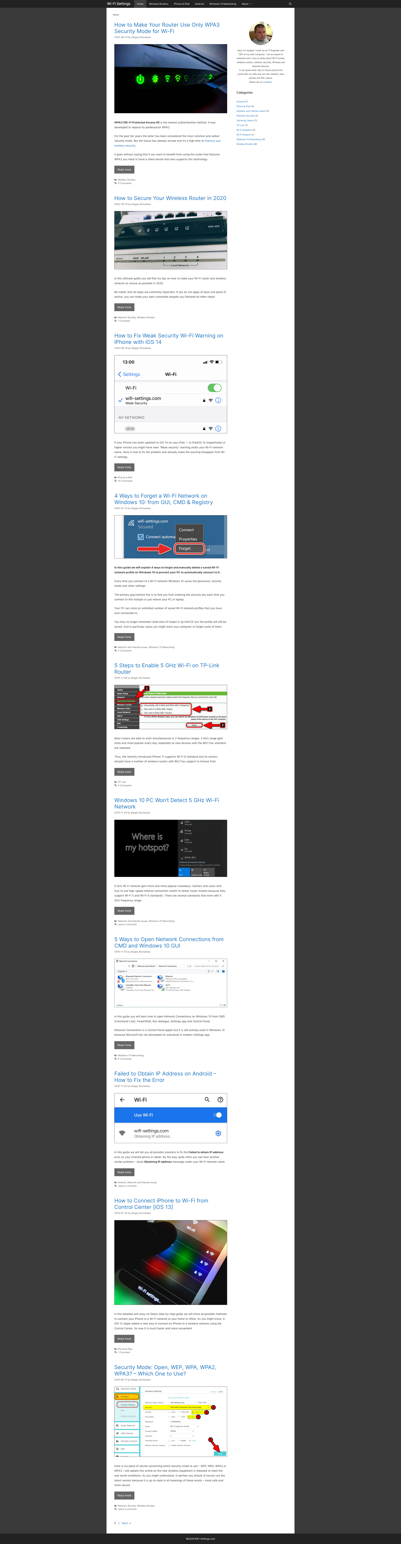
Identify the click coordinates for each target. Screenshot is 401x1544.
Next (126, 1523)
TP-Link (122, 782)
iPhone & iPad (181, 3)
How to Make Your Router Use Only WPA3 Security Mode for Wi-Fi (167, 27)
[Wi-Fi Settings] (120, 4)
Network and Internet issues (132, 647)
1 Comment (124, 320)
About (245, 3)
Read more (124, 169)
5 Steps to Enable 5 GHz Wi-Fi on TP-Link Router (166, 668)
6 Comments (125, 1058)
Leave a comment (127, 924)
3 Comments (125, 183)
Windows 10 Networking (222, 3)
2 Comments (125, 650)
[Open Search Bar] (290, 4)
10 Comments (125, 480)
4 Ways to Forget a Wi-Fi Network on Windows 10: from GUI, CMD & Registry (163, 498)
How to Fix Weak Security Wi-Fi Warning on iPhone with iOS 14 (168, 338)
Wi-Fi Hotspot (243, 134)
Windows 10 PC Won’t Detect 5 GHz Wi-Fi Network (166, 803)
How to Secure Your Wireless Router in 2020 (170, 198)
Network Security (127, 317)
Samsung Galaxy (245, 120)
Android (199, 3)
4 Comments (125, 785)
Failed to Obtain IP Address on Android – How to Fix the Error (165, 1076)
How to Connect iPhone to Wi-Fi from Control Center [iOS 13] (161, 1203)
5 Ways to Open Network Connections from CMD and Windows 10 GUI (169, 942)
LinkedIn (267, 82)
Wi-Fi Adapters (244, 130)
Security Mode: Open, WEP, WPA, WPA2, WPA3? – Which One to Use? (165, 1370)
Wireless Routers (158, 3)
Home (140, 3)
